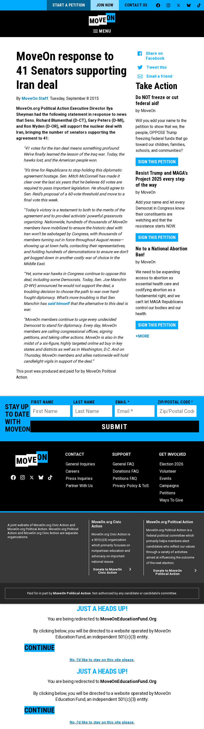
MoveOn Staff (35, 98)
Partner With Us (79, 485)
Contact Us (136, 5)
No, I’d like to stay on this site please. (102, 660)
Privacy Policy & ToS (131, 485)
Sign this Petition (157, 161)
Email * (122, 402)
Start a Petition (68, 5)
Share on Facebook (155, 56)
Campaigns (169, 485)
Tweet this (157, 67)
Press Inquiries (79, 478)
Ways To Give (171, 500)
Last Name (84, 402)
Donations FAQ (126, 471)
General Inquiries (80, 464)
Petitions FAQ (125, 478)
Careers (72, 471)
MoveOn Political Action (72, 593)
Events (165, 478)
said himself (58, 303)
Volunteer (167, 471)
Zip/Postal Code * (175, 402)
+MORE (142, 336)
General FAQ (123, 464)
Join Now (104, 5)
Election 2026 (171, 464)
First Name (42, 402)
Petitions (167, 493)
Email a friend (159, 76)
